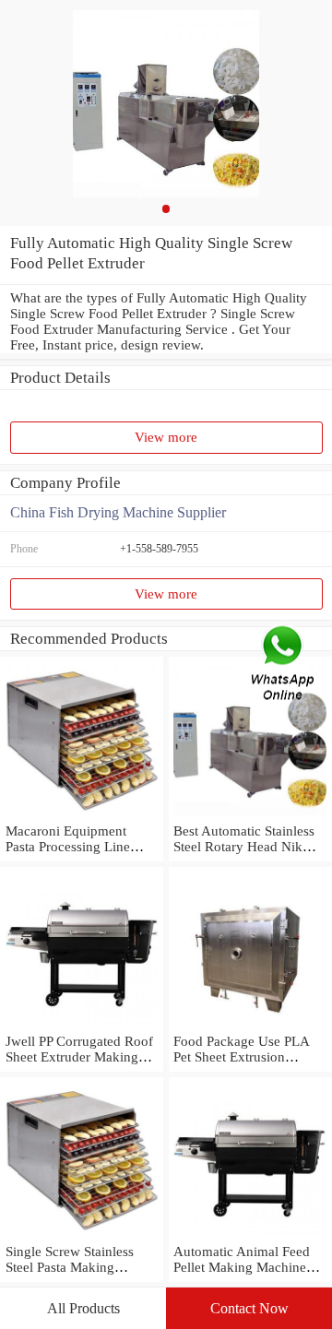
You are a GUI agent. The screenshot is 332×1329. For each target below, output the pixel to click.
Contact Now (249, 1308)
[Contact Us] (284, 664)
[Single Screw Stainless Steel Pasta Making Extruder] (81, 1235)
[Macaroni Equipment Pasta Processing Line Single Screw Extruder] (81, 815)
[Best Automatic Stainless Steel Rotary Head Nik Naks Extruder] (250, 815)
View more (166, 437)
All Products (83, 1308)
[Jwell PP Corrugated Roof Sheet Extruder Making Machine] (81, 1025)
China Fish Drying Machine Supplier (118, 512)
